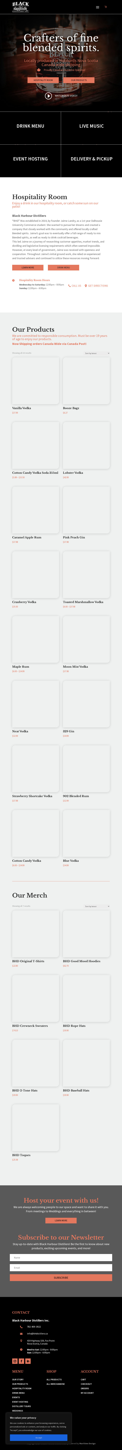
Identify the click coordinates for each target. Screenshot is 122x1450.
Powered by (82, 1443)
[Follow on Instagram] (15, 1361)
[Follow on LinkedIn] (28, 1361)
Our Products (79, 80)
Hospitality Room (43, 80)
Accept (39, 1437)
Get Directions (98, 285)
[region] (38, 1428)
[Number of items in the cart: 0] (105, 6)
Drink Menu (63, 267)
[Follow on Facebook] (21, 1361)
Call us (76, 285)
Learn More (28, 267)
